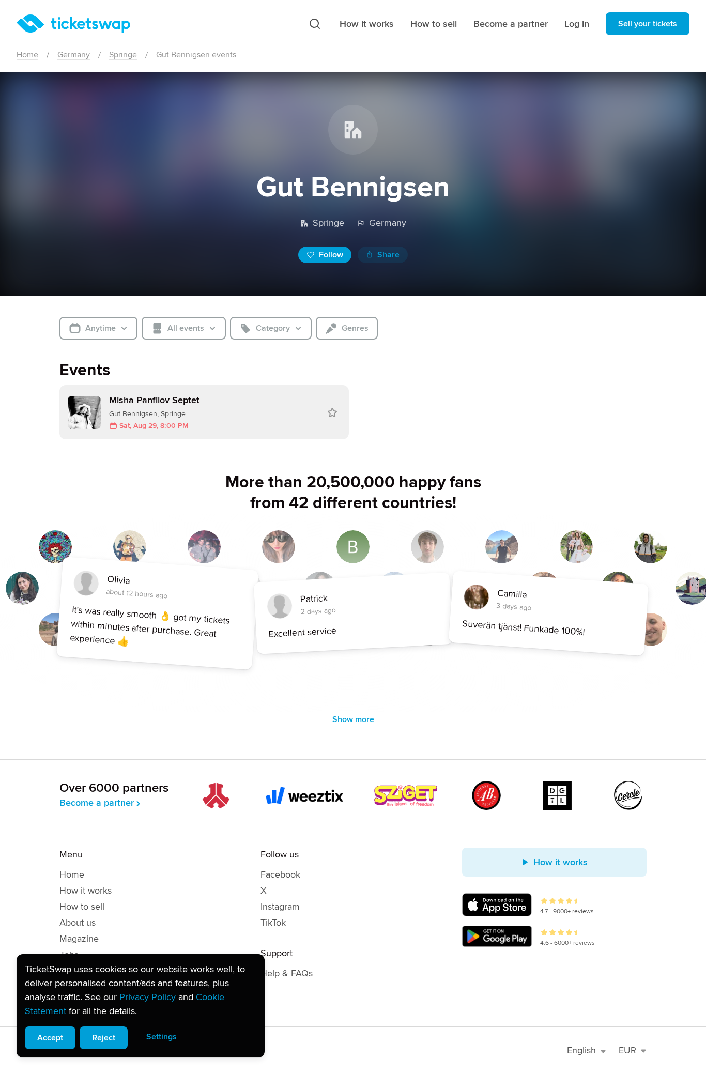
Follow (331, 255)
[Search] (314, 24)
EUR (627, 1050)
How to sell (433, 23)
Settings (161, 1037)
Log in (576, 23)
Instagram (280, 906)
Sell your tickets (647, 24)
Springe (123, 55)
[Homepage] (73, 23)
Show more (353, 719)
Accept (50, 1038)
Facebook (280, 874)
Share (388, 255)
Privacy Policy (147, 997)
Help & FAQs (286, 973)
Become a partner (510, 23)
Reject (103, 1038)
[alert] (141, 1005)
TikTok (273, 922)
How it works (367, 23)
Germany (73, 55)
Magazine (79, 938)
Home (27, 55)
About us (77, 922)
